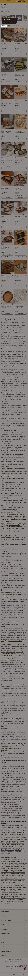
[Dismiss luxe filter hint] (14, 488)
